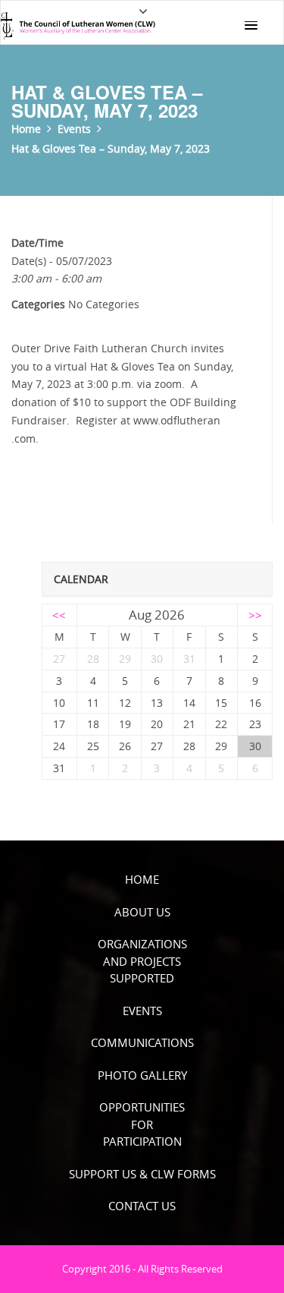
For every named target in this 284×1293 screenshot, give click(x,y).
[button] (250, 26)
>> (255, 615)
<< (59, 615)
